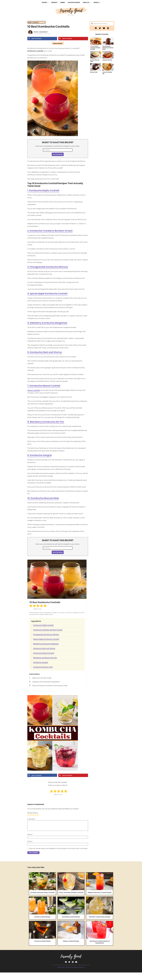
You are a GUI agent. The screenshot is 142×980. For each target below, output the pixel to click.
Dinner (62, 2)
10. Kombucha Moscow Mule (43, 498)
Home (29, 22)
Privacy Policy (61, 967)
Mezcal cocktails (33, 390)
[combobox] (102, 24)
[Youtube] (76, 962)
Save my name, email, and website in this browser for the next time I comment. (58, 848)
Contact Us (82, 967)
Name (30, 834)
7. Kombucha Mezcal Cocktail (43, 385)
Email (29, 841)
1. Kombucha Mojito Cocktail (43, 190)
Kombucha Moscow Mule (43, 667)
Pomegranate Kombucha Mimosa (46, 634)
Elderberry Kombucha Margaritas (46, 644)
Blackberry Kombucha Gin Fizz (45, 658)
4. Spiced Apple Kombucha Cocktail (47, 293)
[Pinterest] (73, 962)
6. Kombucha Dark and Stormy (44, 352)
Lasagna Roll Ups (107, 60)
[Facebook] (66, 962)
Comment (31, 819)
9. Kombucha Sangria (39, 455)
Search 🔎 (97, 2)
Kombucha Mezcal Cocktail (43, 653)
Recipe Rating (32, 813)
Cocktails (35, 22)
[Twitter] (69, 962)
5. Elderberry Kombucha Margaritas (47, 322)
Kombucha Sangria (40, 662)
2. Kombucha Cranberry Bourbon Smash (50, 230)
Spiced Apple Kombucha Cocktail (46, 639)
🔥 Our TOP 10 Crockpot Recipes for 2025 (95, 47)
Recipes (44, 2)
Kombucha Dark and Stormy (44, 648)
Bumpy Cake (94, 72)
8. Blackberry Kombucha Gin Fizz (45, 421)
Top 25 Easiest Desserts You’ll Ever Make (107, 47)
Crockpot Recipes (74, 2)
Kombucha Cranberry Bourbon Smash (47, 630)
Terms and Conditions (72, 967)
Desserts (54, 2)
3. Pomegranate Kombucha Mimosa (47, 266)
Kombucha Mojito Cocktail (43, 625)
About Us (86, 2)
